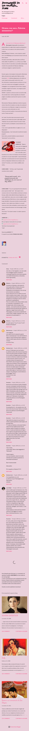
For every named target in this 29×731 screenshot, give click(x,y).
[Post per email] (20, 257)
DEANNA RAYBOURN (10, 615)
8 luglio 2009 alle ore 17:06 (18, 320)
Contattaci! (14, 18)
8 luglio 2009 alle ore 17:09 (20, 330)
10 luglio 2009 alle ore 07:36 (19, 487)
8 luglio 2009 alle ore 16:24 (16, 268)
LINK (8, 78)
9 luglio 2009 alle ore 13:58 (18, 418)
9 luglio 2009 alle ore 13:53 (18, 382)
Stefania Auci (9, 348)
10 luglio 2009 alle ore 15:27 (18, 518)
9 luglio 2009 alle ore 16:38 (20, 475)
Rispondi (9, 279)
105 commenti (6, 673)
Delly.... (4, 658)
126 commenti (6, 631)
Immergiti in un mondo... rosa (10, 5)
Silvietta (8, 283)
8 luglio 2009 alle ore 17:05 (18, 283)
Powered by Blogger (15, 727)
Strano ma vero (13, 257)
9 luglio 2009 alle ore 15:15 (18, 445)
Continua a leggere (21, 631)
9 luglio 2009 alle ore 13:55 (18, 405)
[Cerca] (23, 3)
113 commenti (6, 718)
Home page (4, 18)
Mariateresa (9, 330)
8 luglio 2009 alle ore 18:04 (20, 348)
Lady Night (9, 487)
